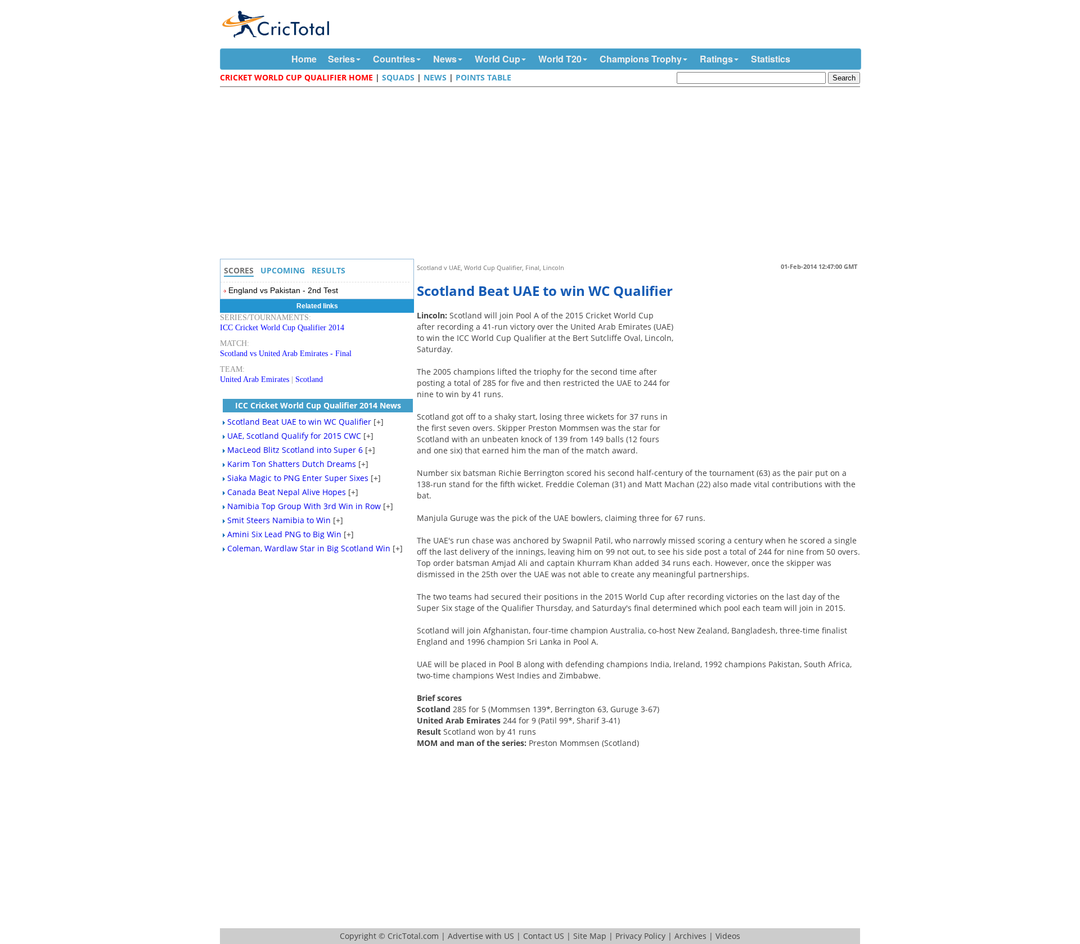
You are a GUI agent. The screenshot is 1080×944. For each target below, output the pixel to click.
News (445, 58)
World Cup (497, 58)
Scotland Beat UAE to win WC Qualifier (299, 421)
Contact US (543, 935)
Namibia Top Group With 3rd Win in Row (304, 506)
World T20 (560, 58)
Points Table (483, 77)
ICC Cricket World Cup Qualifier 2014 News (318, 405)
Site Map (589, 935)
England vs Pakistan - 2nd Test (283, 290)
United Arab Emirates (254, 379)
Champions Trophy (641, 58)
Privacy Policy (640, 935)
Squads (398, 77)
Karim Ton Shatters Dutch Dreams (291, 463)
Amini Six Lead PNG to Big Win (284, 534)
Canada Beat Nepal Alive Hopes (286, 492)
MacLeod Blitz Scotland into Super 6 (295, 449)
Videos (728, 935)
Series (341, 58)
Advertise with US (481, 935)
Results (328, 270)
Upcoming (282, 270)
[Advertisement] (543, 174)
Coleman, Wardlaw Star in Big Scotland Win (308, 548)
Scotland (309, 379)
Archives (690, 935)
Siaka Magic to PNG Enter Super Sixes (297, 478)
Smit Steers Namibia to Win (279, 520)
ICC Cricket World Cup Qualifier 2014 (282, 327)
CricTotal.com (413, 935)
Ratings (716, 58)
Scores (239, 270)
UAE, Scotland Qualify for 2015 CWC (294, 435)
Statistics (770, 58)
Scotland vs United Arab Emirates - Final (286, 353)
